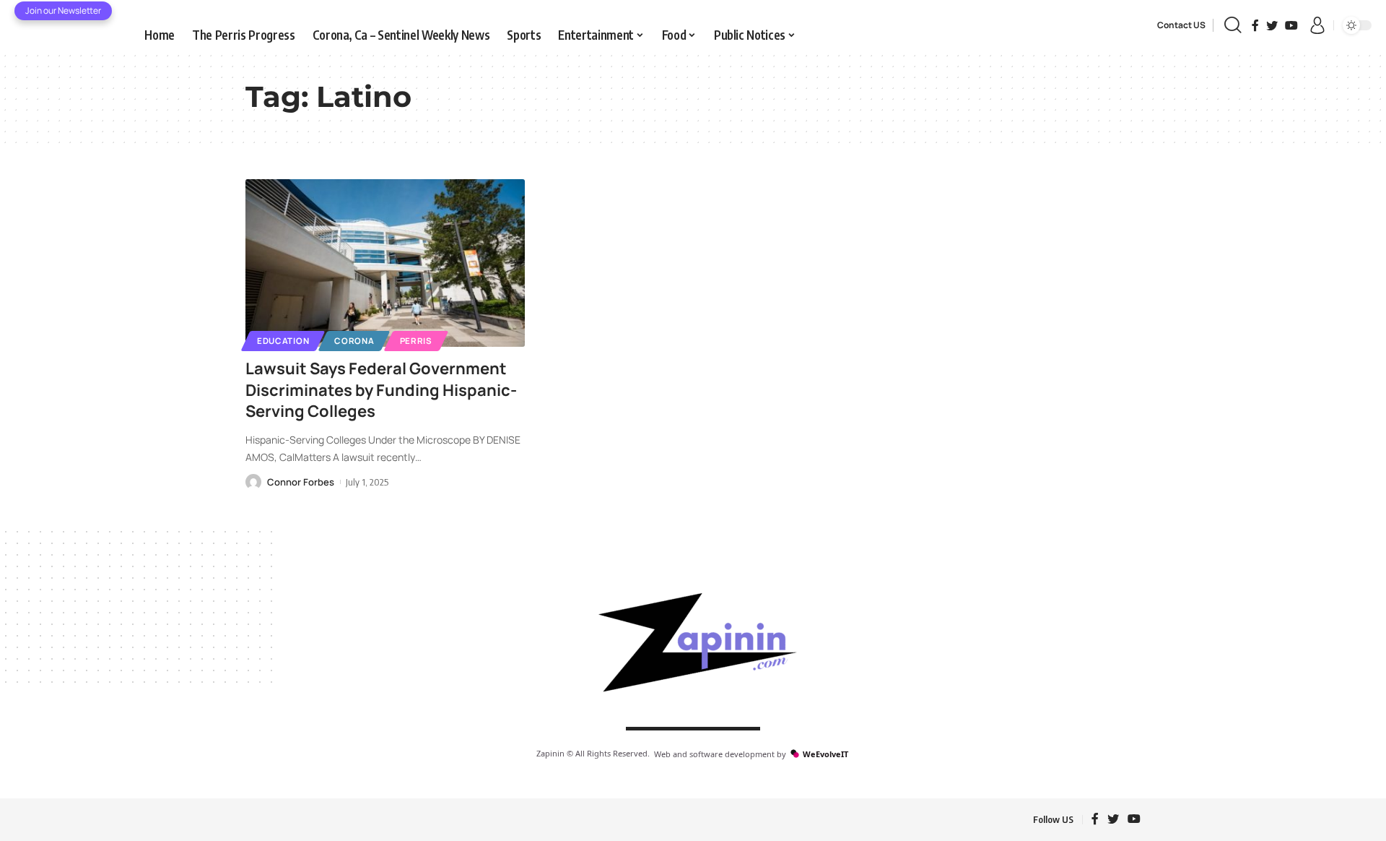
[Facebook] (1255, 25)
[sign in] (1317, 25)
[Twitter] (1272, 25)
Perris (416, 340)
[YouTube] (1291, 25)
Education (283, 340)
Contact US (1181, 25)
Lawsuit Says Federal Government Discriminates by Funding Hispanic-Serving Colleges (381, 390)
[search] (1232, 25)
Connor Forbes (300, 481)
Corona (354, 340)
